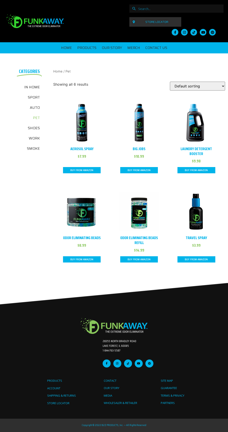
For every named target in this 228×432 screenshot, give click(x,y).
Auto (35, 107)
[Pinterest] (212, 32)
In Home (32, 87)
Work (34, 138)
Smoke (33, 148)
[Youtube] (203, 32)
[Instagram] (184, 32)
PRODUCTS (86, 47)
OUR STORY (112, 47)
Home (66, 47)
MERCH (133, 47)
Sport (34, 97)
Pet (36, 118)
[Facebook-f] (175, 32)
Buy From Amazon (81, 170)
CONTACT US (156, 47)
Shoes (34, 128)
